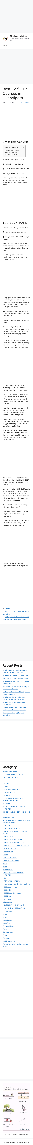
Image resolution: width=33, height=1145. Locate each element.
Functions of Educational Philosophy (15, 678)
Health (5, 864)
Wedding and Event (9, 941)
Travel (5, 929)
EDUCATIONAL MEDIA (10, 837)
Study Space (7, 920)
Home (5, 867)
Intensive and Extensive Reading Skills (16, 884)
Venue (5, 935)
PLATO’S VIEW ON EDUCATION (14, 908)
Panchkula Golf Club (12, 155)
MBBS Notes (7, 896)
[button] (22, 147)
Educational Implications (11, 828)
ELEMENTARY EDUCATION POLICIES (16, 846)
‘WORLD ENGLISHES (10, 771)
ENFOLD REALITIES (9, 849)
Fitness (5, 855)
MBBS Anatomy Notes (10, 887)
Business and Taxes (10, 792)
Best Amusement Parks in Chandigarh (16, 675)
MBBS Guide (7, 890)
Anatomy (6, 783)
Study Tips (6, 923)
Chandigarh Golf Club (12, 150)
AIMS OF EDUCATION (10, 777)
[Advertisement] (16, 16)
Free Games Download (11, 861)
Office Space (7, 902)
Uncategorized (8, 932)
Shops (5, 914)
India (4, 878)
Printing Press (7, 911)
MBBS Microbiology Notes (12, 893)
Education (6, 825)
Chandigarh (7, 795)
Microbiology (7, 899)
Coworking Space (9, 817)
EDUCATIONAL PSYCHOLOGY (13, 843)
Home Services (8, 870)
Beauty (5, 786)
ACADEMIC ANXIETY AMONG (13, 774)
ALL (4, 780)
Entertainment (8, 852)
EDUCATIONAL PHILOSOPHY (13, 840)
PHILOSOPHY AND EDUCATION (14, 905)
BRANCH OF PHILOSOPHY (12, 789)
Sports (7, 609)
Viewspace (6, 938)
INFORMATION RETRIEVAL (12, 881)
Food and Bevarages (10, 858)
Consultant (6, 804)
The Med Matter (18, 36)
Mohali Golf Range (11, 152)
